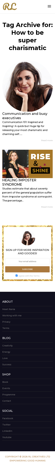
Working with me (12, 315)
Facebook (7, 418)
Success (6, 364)
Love (5, 358)
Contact (6, 401)
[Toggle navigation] (49, 6)
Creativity (7, 345)
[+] (27, 86)
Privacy (6, 321)
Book (5, 382)
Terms (5, 328)
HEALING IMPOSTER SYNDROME (19, 182)
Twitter (6, 424)
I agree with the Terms (28, 276)
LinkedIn (7, 431)
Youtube (6, 437)
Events (6, 388)
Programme (8, 394)
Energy (6, 352)
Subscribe (27, 269)
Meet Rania (8, 309)
